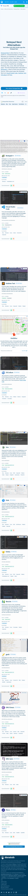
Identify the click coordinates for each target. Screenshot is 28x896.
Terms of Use (4, 881)
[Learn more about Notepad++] (3, 156)
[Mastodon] (6, 892)
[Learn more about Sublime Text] (3, 283)
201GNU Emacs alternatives (7, 719)
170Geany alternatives (6, 561)
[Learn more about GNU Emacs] (3, 707)
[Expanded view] (22, 101)
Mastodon (11, 875)
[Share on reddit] (8, 93)
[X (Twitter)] (4, 892)
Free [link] (10, 104)
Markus (14, 864)
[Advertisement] (14, 24)
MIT (10, 224)
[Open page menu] (26, 2)
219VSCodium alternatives (7, 384)
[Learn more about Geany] (3, 551)
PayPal (16, 878)
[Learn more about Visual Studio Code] (3, 207)
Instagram (23, 875)
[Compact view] (23, 101)
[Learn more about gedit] (3, 654)
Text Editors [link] (21, 104)
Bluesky (15, 875)
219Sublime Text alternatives (7, 293)
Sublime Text (22, 73)
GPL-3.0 (11, 723)
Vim (11, 75)
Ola (10, 864)
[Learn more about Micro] (3, 810)
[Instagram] (13, 892)
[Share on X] (5, 93)
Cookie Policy (4, 884)
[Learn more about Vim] (3, 447)
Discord (16, 874)
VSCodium (4, 75)
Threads (19, 875)
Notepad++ (4, 69)
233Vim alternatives (5, 460)
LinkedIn (4, 876)
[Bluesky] (9, 892)
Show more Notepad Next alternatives (14, 846)
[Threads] (11, 892)
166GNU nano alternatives (7, 772)
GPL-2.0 (11, 465)
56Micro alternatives (5, 820)
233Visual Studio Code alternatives (8, 220)
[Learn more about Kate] (3, 500)
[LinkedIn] (16, 892)
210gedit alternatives (6, 667)
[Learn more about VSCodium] (3, 372)
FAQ (2, 880)
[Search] (24, 2)
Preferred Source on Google (7, 889)
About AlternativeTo (5, 886)
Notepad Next (5, 53)
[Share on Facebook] (2, 93)
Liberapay (12, 878)
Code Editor (4, 177)
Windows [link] (3, 104)
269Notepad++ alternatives (7, 168)
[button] (17, 156)
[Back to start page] (2, 2)
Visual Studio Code (12, 73)
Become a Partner (5, 887)
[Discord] (1, 892)
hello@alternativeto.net (6, 874)
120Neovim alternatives (6, 614)
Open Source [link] (15, 104)
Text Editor (4, 676)
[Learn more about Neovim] (3, 601)
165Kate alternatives (6, 511)
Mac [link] (7, 104)
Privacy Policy (4, 883)
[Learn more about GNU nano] (3, 759)
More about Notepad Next (13, 88)
